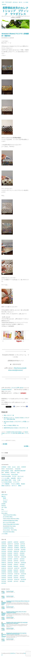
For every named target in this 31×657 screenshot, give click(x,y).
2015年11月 (16, 557)
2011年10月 (23, 579)
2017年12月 (10, 549)
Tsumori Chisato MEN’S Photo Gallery (11, 524)
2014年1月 (4, 568)
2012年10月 (23, 573)
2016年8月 (10, 553)
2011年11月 (16, 579)
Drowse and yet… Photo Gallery (10, 529)
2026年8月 (4, 542)
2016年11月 (22, 551)
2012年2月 (22, 577)
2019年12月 (10, 547)
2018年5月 (4, 549)
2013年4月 (10, 572)
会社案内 (3, 503)
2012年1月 (4, 579)
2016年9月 (4, 553)
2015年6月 (22, 558)
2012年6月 (22, 575)
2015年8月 (10, 558)
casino (18, 466)
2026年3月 (22, 542)
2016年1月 (4, 557)
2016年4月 (10, 555)
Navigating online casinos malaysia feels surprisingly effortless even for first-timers (16, 623)
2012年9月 (4, 575)
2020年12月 (4, 545)
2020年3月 (4, 547)
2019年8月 (16, 547)
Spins (18, 472)
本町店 (4, 498)
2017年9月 (23, 549)
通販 (23, 433)
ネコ (12, 433)
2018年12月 (22, 547)
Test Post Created (9, 591)
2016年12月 (16, 551)
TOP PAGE (4, 507)
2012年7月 (16, 575)
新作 (14, 433)
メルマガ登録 (25, 2)
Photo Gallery (8, 2)
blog (3, 2)
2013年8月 (10, 570)
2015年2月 (22, 560)
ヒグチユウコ (16, 482)
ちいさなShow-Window (7, 482)
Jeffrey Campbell (5, 470)
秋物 (16, 433)
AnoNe (9, 466)
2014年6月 (22, 564)
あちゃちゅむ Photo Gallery (9, 522)
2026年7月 (10, 542)
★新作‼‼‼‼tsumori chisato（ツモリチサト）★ (16, 428)
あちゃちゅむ (21, 476)
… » (14, 592)
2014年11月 (16, 562)
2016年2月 (22, 555)
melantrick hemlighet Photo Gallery (10, 520)
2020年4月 (22, 545)
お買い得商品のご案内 (6, 480)
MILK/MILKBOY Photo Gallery (9, 526)
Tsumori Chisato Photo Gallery (9, 514)
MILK (3, 472)
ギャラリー (5, 500)
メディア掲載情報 (5, 483)
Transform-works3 (10, 431)
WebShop (4, 4)
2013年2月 (22, 572)
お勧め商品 (13, 478)
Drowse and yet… (10, 468)
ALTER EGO (4, 466)
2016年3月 (16, 555)
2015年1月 (4, 562)
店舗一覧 (20, 2)
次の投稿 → (26, 446)
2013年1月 (4, 573)
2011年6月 (22, 581)
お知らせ (19, 478)
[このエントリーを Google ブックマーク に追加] (27, 406)
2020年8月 (10, 545)
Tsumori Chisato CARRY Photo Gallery (11, 518)
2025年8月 (4, 543)
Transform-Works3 (7, 389)
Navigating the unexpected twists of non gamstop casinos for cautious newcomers (16, 634)
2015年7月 (16, 558)
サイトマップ (4, 511)
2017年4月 (4, 551)
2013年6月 (22, 570)
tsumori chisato (18, 431)
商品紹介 (23, 483)
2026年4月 (16, 542)
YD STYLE (14, 476)
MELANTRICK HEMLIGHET (20, 470)
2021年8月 (16, 543)
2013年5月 (4, 572)
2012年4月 (10, 577)
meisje (11, 470)
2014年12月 (10, 562)
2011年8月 (10, 581)
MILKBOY (7, 472)
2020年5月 (16, 545)
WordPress (13, 653)
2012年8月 (10, 575)
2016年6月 (22, 553)
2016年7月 (16, 553)
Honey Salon (18, 468)
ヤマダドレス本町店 (15, 483)
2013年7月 (16, 570)
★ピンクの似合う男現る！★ (11, 425)
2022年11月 (10, 543)
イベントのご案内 (5, 478)
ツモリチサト (7, 433)
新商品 (19, 485)
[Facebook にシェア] (14, 406)
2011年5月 (4, 583)
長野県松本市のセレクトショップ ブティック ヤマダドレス (15, 10)
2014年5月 (4, 566)
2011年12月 (10, 579)
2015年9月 (4, 558)
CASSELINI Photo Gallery (8, 528)
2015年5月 (4, 560)
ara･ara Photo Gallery (7, 516)
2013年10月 (23, 568)
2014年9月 (4, 564)
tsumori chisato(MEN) (6, 476)
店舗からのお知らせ (6, 485)
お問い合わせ (15, 2)
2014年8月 (10, 564)
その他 (14, 480)
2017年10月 (16, 549)
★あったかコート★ (9, 415)
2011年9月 (4, 581)
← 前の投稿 (4, 444)
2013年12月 (10, 568)
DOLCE (3, 468)
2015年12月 (10, 557)
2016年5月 (4, 555)
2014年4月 (10, 566)
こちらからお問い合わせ (17, 387)
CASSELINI (23, 466)
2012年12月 (10, 573)
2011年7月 (16, 581)
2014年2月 (22, 566)
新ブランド (14, 485)
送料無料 (19, 433)
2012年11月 (16, 573)
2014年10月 (23, 562)
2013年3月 (16, 572)
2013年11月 (16, 568)
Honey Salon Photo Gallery (8, 531)
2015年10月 (23, 557)
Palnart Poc (13, 472)
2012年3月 (16, 577)
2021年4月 (22, 543)
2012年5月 (4, 577)
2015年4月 (10, 560)
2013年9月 (4, 570)
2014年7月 (16, 564)
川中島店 (5, 501)
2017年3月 (10, 551)
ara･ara (13, 466)
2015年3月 (16, 560)
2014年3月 (16, 566)
